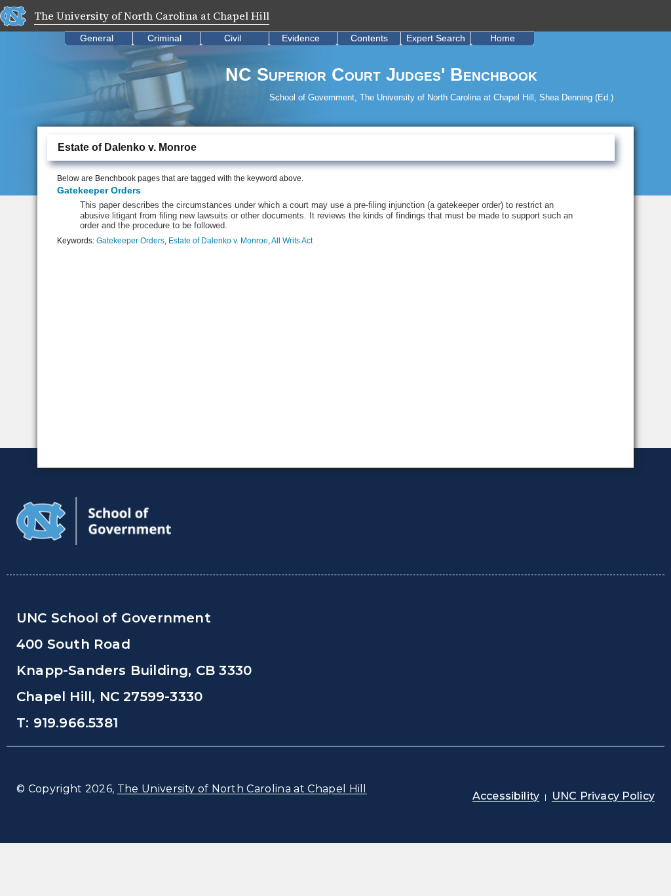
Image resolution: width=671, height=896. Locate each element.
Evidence (301, 38)
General (96, 38)
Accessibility (505, 796)
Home (502, 38)
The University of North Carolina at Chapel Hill (242, 789)
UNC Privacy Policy (603, 796)
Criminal (164, 38)
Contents (369, 38)
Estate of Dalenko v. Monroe (218, 240)
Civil (232, 38)
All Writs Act (292, 240)
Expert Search (435, 38)
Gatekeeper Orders (99, 190)
